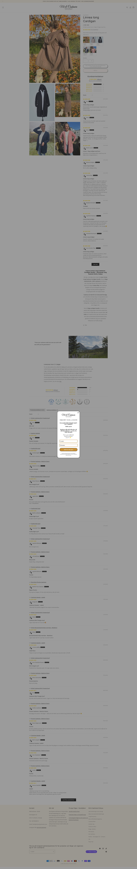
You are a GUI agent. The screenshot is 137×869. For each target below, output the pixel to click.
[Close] (78, 412)
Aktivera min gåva (68, 449)
